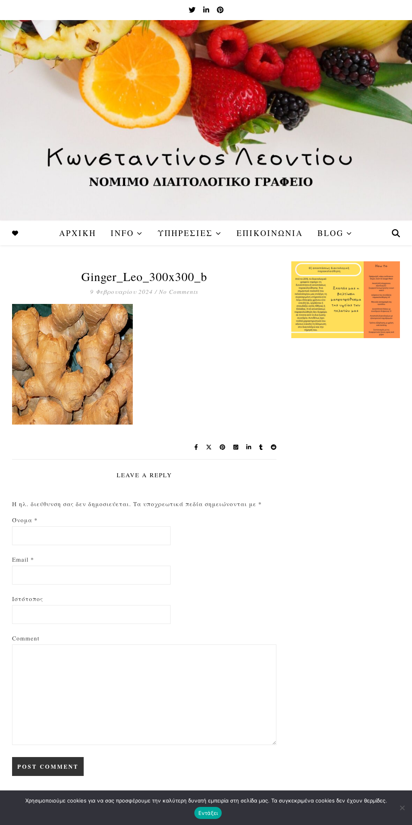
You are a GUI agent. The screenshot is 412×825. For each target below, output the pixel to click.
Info (122, 233)
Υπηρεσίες (185, 233)
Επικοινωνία (270, 233)
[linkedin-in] (207, 9)
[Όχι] (402, 808)
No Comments (178, 291)
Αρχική (77, 233)
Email (23, 559)
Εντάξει (208, 813)
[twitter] (193, 9)
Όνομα (25, 520)
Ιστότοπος (27, 599)
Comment (25, 638)
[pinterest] (220, 9)
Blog (330, 233)
